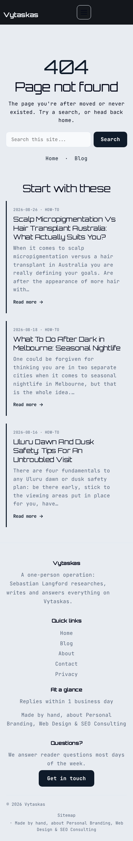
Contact (66, 663)
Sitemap (66, 815)
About (66, 653)
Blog (81, 158)
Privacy (66, 674)
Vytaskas (20, 15)
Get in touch (66, 778)
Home (52, 158)
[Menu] (84, 12)
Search (110, 139)
